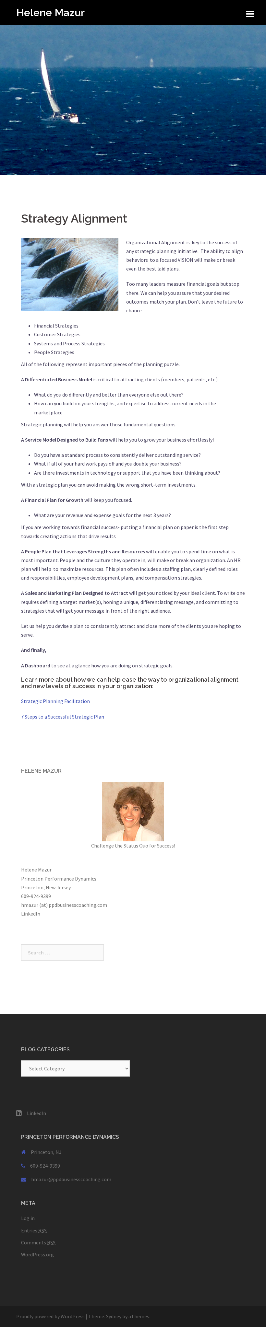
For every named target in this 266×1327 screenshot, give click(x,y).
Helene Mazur (50, 12)
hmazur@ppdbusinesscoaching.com (71, 1179)
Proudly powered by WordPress (50, 1316)
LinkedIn (30, 913)
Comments (38, 1242)
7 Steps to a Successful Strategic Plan (62, 716)
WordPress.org (37, 1254)
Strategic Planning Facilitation (55, 701)
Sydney (113, 1316)
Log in (28, 1218)
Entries (34, 1230)
